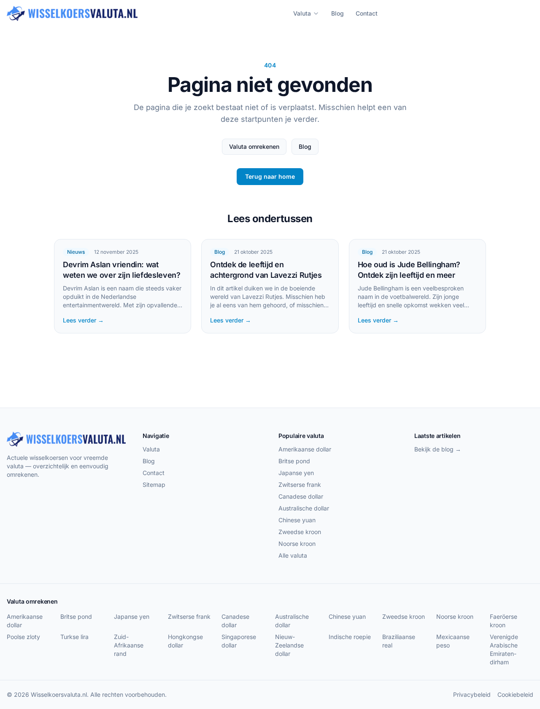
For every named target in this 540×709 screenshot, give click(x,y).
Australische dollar (303, 508)
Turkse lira (74, 636)
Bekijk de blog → (437, 449)
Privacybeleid (472, 694)
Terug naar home (270, 176)
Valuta (302, 13)
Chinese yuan (297, 520)
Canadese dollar (300, 496)
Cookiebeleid (515, 694)
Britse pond (294, 461)
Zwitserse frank (299, 484)
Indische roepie (350, 636)
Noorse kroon (297, 543)
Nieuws (76, 252)
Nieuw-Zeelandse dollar (289, 645)
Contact (367, 13)
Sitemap (154, 484)
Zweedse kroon (299, 531)
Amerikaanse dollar (304, 449)
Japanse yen (296, 472)
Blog (337, 13)
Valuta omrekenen (254, 146)
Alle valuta (292, 555)
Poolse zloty (23, 636)
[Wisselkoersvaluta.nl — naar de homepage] (72, 13)
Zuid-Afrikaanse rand (128, 645)
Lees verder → (83, 320)
